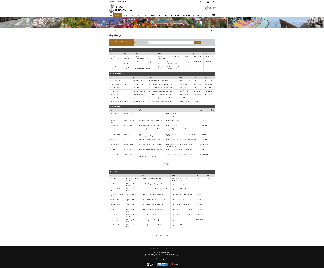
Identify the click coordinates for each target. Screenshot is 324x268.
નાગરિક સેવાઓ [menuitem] (168, 15)
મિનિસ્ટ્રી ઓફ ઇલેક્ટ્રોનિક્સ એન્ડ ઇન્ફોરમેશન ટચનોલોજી (156, 256)
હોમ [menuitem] (111, 15)
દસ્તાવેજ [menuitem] (153, 15)
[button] (214, 15)
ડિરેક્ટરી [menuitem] (125, 15)
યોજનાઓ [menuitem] (177, 15)
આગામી (166, 165)
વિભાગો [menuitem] (139, 15)
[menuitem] (201, 1)
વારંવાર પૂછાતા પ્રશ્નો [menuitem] (197, 15)
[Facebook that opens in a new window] (211, 31)
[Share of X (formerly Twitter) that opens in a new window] (214, 31)
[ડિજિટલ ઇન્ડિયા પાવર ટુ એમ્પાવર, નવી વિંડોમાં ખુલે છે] (174, 264)
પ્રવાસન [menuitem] (133, 15)
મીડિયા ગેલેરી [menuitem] (186, 15)
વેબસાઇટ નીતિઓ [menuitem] (154, 249)
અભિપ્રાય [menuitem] (172, 249)
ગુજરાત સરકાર (112, 1)
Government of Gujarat (122, 1)
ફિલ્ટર (198, 42)
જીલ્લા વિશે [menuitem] (117, 15)
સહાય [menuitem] (161, 249)
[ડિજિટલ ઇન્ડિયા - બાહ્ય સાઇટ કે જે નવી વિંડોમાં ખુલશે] (208, 11)
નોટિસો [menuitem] (159, 15)
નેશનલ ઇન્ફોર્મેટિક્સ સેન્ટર (164, 254)
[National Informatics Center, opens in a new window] (162, 264)
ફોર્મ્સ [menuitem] (146, 15)
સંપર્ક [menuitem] (166, 249)
